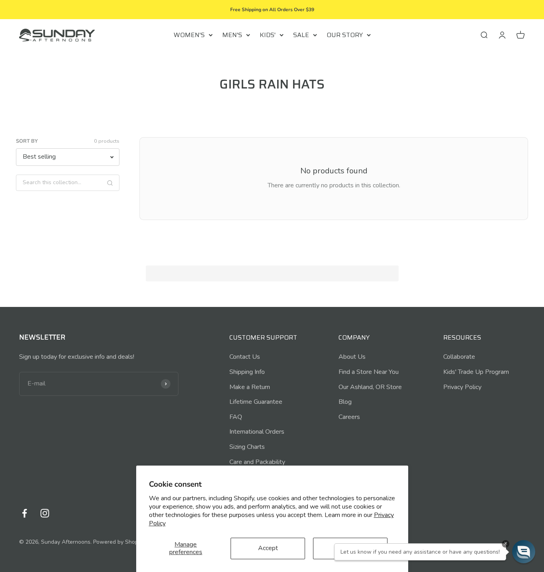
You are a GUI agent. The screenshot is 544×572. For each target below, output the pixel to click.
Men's (232, 35)
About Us (352, 356)
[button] (523, 551)
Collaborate (459, 356)
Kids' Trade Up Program (476, 372)
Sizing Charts (247, 446)
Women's (189, 35)
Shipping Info (247, 372)
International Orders (256, 431)
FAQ (235, 417)
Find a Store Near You (369, 372)
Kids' (268, 35)
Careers (349, 417)
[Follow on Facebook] (24, 513)
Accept (268, 548)
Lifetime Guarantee (255, 401)
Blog (345, 401)
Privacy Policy (462, 387)
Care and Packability (257, 462)
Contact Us (244, 356)
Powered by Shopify (118, 542)
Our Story (345, 35)
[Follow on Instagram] (44, 513)
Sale (301, 35)
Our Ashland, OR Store (370, 387)
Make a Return (249, 387)
